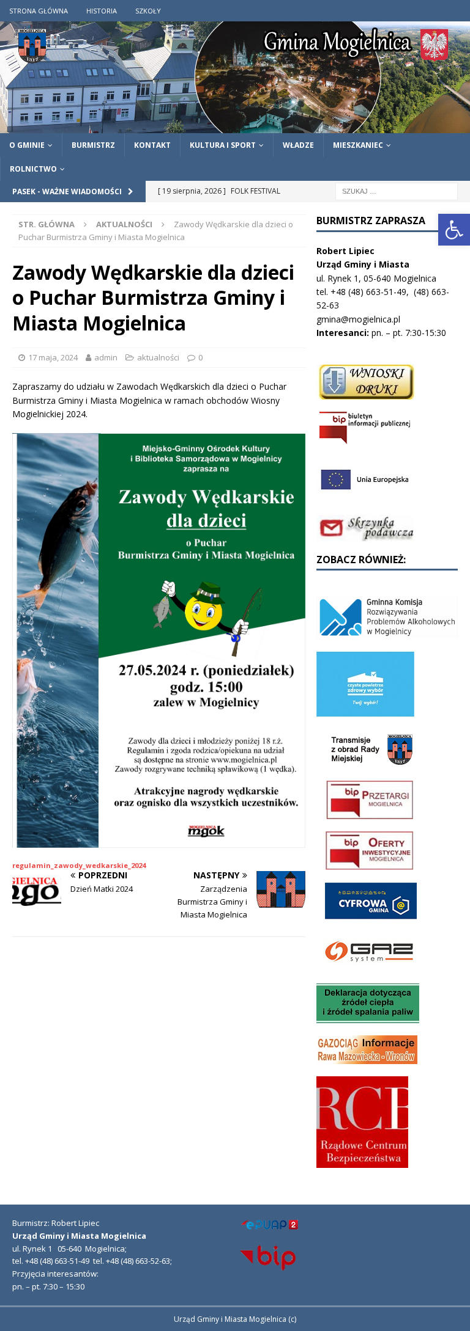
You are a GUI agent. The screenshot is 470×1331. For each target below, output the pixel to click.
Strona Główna (38, 10)
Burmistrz (93, 145)
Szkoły (148, 10)
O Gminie (27, 145)
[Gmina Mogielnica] (235, 125)
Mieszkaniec (358, 145)
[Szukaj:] (396, 190)
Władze (298, 145)
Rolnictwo (33, 169)
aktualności (158, 357)
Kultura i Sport (223, 145)
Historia (101, 10)
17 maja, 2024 (53, 357)
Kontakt (152, 145)
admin (106, 357)
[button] (454, 230)
